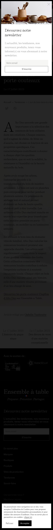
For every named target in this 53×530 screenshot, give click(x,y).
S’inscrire (26, 69)
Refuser (9, 523)
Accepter (25, 523)
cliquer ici (28, 517)
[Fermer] (49, 4)
